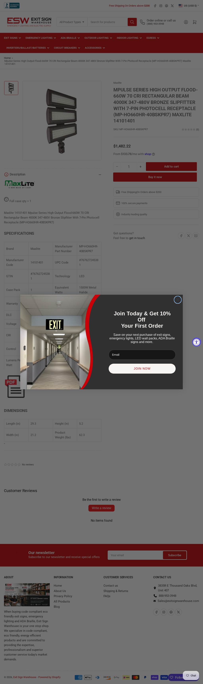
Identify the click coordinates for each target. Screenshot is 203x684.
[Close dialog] (177, 299)
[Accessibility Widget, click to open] (196, 342)
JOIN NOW (142, 368)
